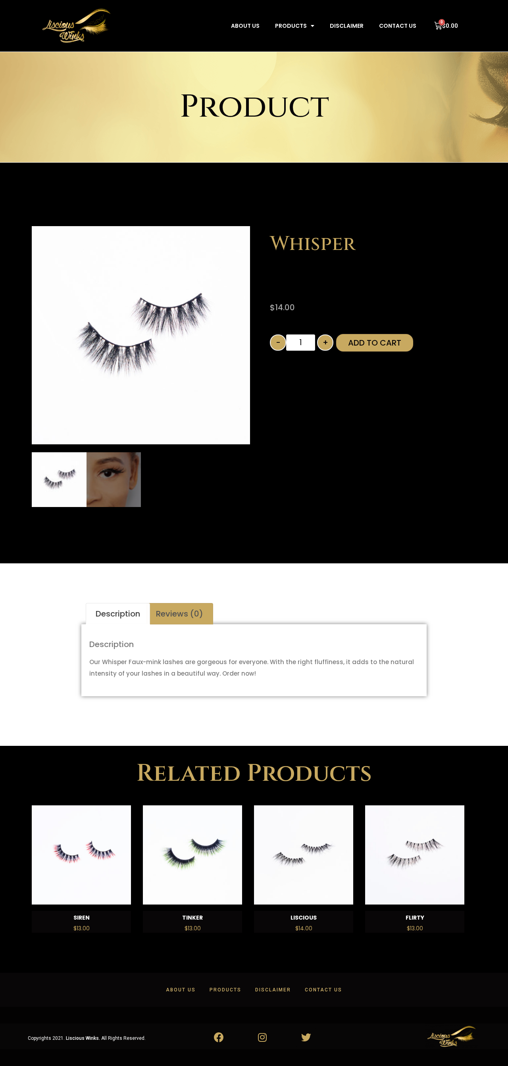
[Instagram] (262, 1037)
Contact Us (397, 26)
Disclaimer (347, 26)
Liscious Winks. (83, 1038)
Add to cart (374, 342)
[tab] (118, 613)
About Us (245, 26)
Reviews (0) (179, 613)
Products (291, 26)
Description (118, 613)
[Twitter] (306, 1037)
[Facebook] (219, 1037)
